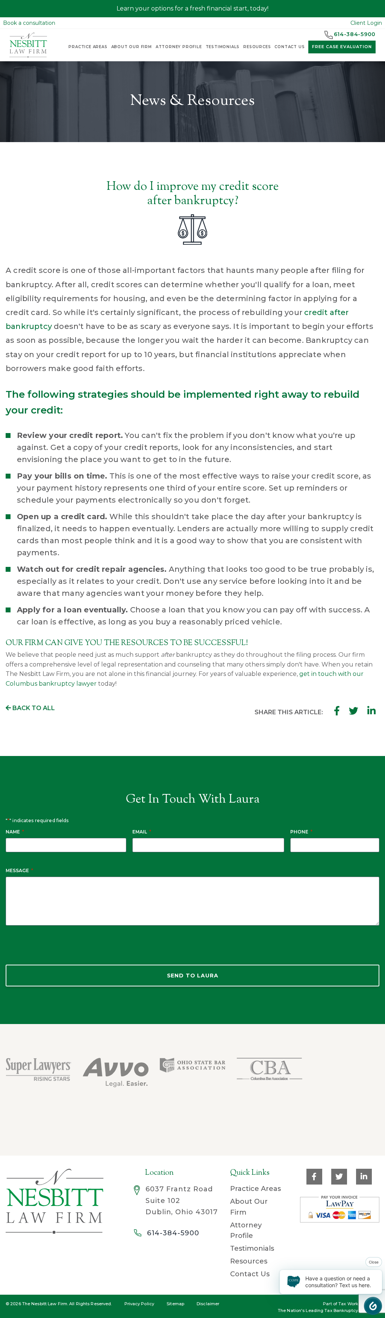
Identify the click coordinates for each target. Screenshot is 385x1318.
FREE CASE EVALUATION (342, 46)
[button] (373, 1306)
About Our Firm (131, 46)
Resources (248, 1261)
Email (141, 832)
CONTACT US (289, 46)
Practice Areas (255, 1189)
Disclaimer (208, 1303)
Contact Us (250, 1274)
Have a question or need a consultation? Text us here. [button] (338, 1281)
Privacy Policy (139, 1303)
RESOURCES (257, 46)
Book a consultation (29, 23)
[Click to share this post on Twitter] (353, 710)
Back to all (33, 708)
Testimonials (223, 46)
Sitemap (175, 1303)
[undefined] (347, 1083)
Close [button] (374, 1262)
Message (19, 870)
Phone (301, 832)
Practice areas (87, 46)
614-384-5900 (173, 1233)
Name (15, 832)
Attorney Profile (179, 46)
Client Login (366, 23)
